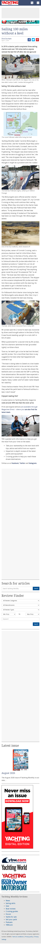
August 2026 (8, 773)
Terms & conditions (18, 936)
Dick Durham (6, 39)
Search (36, 588)
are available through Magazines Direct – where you (19, 409)
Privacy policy (29, 936)
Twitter (22, 463)
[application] (20, 425)
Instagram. (33, 463)
